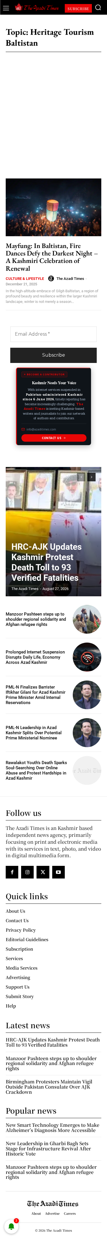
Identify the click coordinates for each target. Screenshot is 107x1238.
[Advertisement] (53, 112)
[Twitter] (43, 872)
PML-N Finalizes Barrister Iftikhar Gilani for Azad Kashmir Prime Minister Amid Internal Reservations (35, 695)
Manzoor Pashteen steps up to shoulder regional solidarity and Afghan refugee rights (36, 619)
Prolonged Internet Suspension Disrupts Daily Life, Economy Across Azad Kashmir (35, 657)
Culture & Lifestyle (25, 278)
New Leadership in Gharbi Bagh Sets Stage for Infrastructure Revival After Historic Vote (48, 1148)
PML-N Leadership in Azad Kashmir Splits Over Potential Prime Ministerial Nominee (34, 733)
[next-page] (91, 477)
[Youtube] (58, 872)
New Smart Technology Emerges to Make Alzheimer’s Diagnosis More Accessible (52, 1127)
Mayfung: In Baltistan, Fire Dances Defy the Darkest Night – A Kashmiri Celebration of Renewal (52, 257)
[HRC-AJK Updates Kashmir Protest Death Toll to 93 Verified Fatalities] (53, 531)
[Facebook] (12, 872)
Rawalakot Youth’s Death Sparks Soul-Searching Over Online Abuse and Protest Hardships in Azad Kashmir (36, 770)
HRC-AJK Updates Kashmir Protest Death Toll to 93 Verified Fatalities (46, 562)
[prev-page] (81, 477)
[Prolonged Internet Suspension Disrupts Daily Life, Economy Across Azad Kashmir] (87, 657)
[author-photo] (52, 278)
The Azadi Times (70, 278)
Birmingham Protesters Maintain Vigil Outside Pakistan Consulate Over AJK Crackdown (49, 1086)
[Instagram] (27, 872)
